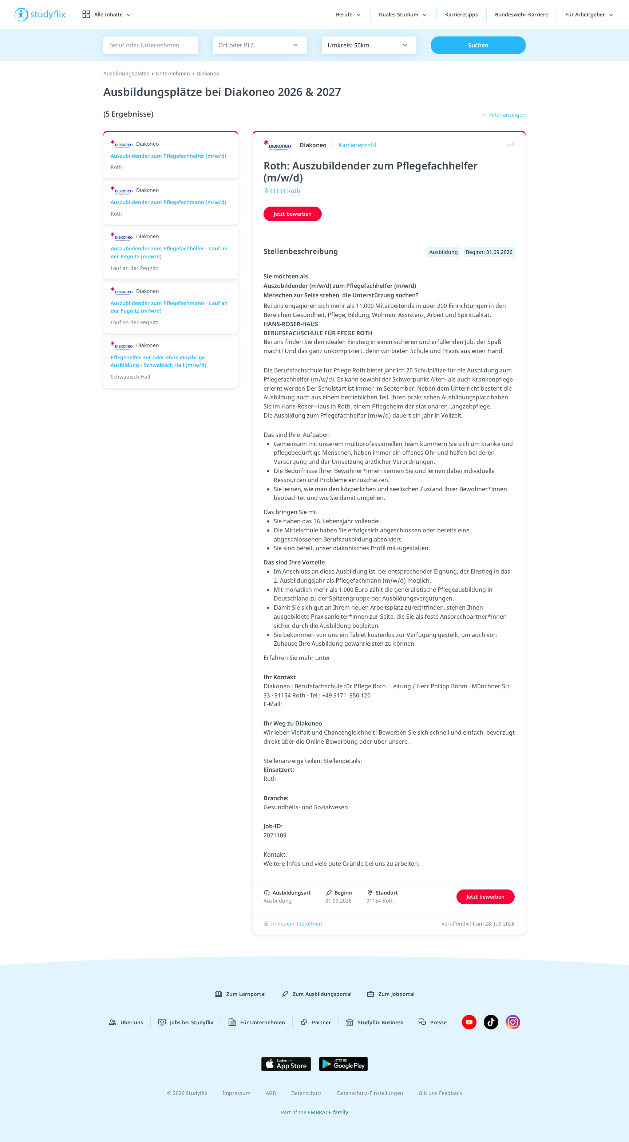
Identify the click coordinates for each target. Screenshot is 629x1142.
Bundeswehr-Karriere (521, 14)
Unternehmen (173, 73)
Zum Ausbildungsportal (322, 993)
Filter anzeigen (507, 114)
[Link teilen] (509, 145)
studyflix (48, 14)
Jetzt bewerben (293, 213)
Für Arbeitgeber (585, 14)
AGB (271, 1093)
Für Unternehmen (262, 1022)
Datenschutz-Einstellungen (370, 1093)
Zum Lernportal (246, 993)
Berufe (345, 14)
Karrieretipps (461, 14)
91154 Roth (284, 191)
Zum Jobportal (397, 993)
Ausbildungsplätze (126, 73)
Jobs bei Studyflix (191, 1022)
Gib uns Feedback (440, 1093)
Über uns (131, 1022)
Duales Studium (399, 14)
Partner (321, 1022)
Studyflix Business (380, 1022)
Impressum (236, 1093)
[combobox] (249, 45)
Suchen (478, 45)
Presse (438, 1022)
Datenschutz (306, 1093)
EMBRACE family (328, 1112)
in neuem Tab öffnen (296, 923)
